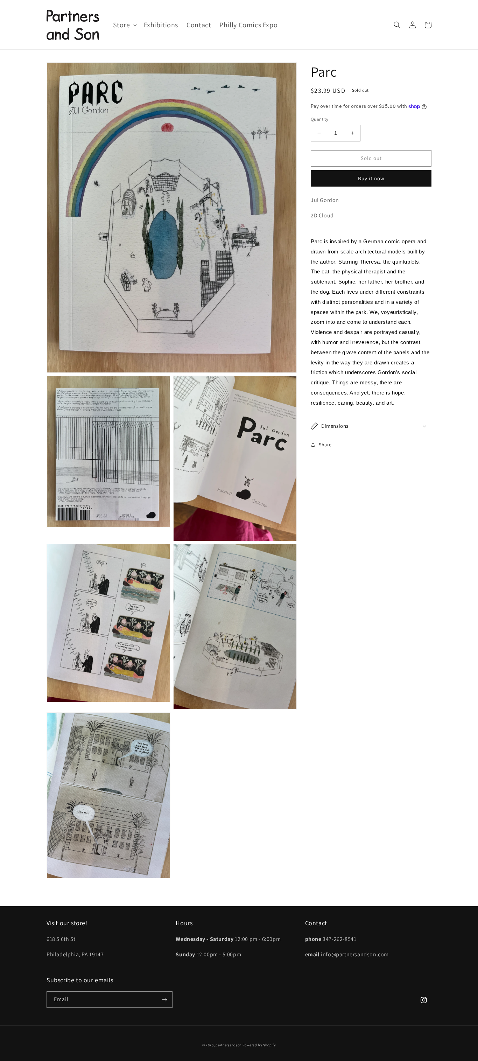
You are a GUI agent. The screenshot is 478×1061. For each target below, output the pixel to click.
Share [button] (325, 444)
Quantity (319, 119)
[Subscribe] (164, 999)
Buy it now (371, 178)
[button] (124, 25)
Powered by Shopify (259, 1045)
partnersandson (228, 1045)
